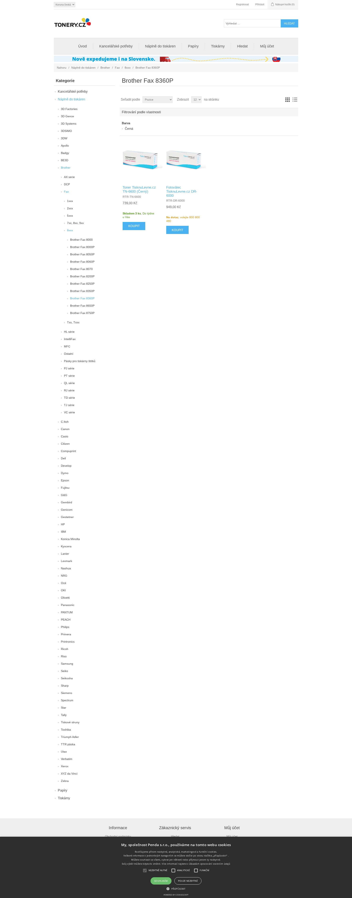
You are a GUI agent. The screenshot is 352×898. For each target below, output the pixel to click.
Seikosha (67, 678)
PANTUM (67, 612)
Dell (63, 458)
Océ (63, 583)
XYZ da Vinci (69, 773)
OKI (63, 590)
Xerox (64, 766)
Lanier (65, 553)
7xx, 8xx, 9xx (75, 223)
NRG (64, 575)
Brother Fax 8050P (82, 254)
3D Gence (67, 116)
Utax (64, 751)
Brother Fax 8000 (81, 239)
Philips (65, 627)
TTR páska (68, 744)
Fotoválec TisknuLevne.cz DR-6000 (181, 192)
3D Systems (68, 123)
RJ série (69, 390)
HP (63, 524)
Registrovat (242, 4)
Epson (65, 480)
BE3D (64, 160)
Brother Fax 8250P (82, 283)
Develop (66, 465)
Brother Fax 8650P (82, 305)
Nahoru (61, 67)
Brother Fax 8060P (82, 261)
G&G (64, 495)
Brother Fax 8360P (82, 298)
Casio (64, 436)
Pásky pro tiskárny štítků (79, 361)
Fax (117, 67)
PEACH (65, 619)
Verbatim (66, 759)
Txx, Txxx (73, 322)
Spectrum (67, 700)
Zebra (65, 781)
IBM (63, 531)
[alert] (176, 867)
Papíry (193, 46)
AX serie (69, 177)
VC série (69, 412)
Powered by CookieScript (176, 895)
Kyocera (66, 546)
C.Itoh (65, 421)
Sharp (65, 685)
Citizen (65, 443)
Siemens (66, 693)
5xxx (70, 215)
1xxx (70, 201)
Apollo (65, 145)
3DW (64, 138)
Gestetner (67, 517)
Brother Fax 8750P (82, 313)
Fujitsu (65, 487)
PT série (69, 375)
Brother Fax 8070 (81, 269)
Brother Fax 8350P (82, 291)
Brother (105, 67)
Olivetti (65, 597)
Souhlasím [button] (161, 880)
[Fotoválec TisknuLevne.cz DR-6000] (185, 160)
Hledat (242, 46)
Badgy (65, 153)
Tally (64, 715)
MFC (67, 346)
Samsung (67, 663)
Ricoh (64, 649)
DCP (67, 184)
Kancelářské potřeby (116, 46)
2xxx (70, 208)
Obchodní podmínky (118, 836)
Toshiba (66, 729)
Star (63, 707)
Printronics (68, 641)
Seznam (294, 99)
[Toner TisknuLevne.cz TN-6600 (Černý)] (141, 160)
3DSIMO (66, 131)
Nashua (66, 568)
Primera (66, 634)
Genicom (67, 509)
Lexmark (66, 561)
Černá (129, 128)
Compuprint (68, 451)
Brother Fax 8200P (82, 276)
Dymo (64, 473)
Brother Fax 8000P (82, 247)
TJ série (69, 405)
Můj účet (267, 46)
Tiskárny (218, 46)
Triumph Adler (70, 737)
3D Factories (69, 109)
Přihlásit (259, 4)
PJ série (69, 368)
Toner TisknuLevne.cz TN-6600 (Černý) (139, 189)
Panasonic (67, 605)
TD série (69, 397)
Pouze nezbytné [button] (188, 880)
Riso (64, 656)
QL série (69, 383)
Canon (65, 429)
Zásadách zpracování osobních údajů (209, 863)
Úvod (82, 46)
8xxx (128, 67)
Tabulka (287, 99)
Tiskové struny (70, 722)
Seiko (64, 671)
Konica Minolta (70, 539)
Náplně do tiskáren (160, 46)
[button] (175, 888)
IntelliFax (70, 339)
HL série (69, 331)
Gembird (66, 502)
